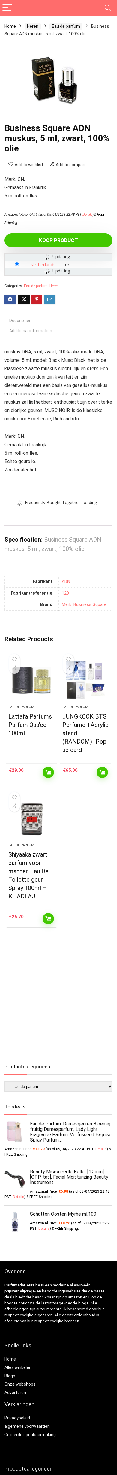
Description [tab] (20, 320)
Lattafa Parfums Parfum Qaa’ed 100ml (30, 725)
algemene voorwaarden (27, 1426)
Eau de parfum (66, 26)
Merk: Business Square (84, 604)
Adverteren (15, 1392)
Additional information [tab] (30, 330)
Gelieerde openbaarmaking (30, 1434)
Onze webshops (20, 1384)
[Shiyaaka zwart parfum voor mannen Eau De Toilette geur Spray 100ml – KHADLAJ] (31, 818)
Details (87, 214)
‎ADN (66, 581)
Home (10, 26)
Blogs (9, 1375)
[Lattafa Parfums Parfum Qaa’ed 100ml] (31, 680)
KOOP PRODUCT (58, 240)
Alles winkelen (18, 1367)
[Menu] (7, 8)
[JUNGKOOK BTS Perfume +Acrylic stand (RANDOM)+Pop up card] (85, 680)
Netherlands (43, 264)
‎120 (65, 593)
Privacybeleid (17, 1418)
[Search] (107, 8)
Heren (32, 26)
